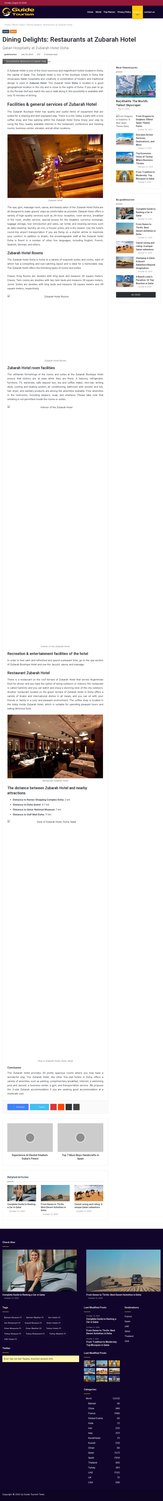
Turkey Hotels (53, 1328)
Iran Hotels (54, 1317)
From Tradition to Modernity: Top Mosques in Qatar (145, 175)
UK (89, 1477)
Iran (90, 1428)
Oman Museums (12, 1328)
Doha (75, 82)
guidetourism (10, 54)
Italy (90, 1433)
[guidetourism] (18, 12)
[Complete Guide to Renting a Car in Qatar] (21, 1193)
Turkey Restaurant (35, 1333)
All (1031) (135, 294)
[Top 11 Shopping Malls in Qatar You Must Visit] (114, 1378)
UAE (90, 1472)
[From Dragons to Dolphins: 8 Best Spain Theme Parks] (125, 121)
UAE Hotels (10, 1339)
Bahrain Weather (35, 1317)
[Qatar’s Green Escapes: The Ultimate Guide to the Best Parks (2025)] (101, 1378)
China (91, 1408)
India (90, 1423)
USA (90, 1482)
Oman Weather (34, 1328)
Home (90, 12)
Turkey (91, 1467)
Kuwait (91, 1442)
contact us (149, 12)
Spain (91, 1457)
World (98, 12)
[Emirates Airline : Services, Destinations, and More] (125, 139)
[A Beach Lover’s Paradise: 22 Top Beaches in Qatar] (125, 281)
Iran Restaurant (12, 1323)
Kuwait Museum (33, 1323)
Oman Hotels (53, 1323)
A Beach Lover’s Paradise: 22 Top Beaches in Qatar (145, 280)
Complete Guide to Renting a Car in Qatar (146, 212)
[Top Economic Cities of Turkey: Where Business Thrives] (125, 158)
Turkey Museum (12, 1333)
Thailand (92, 1462)
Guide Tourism (31, 1494)
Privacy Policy (124, 12)
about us (137, 12)
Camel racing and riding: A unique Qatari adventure (145, 246)
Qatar (22, 24)
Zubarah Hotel (38, 82)
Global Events (95, 1418)
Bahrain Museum (13, 1317)
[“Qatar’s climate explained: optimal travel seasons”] (89, 1378)
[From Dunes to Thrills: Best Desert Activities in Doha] (55, 1193)
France (91, 1413)
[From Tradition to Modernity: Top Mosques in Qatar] (125, 176)
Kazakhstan (94, 1438)
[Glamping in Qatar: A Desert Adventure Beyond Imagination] (125, 262)
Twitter (6, 1348)
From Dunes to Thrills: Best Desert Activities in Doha (53, 1207)
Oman (91, 1447)
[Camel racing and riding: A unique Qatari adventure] (88, 1193)
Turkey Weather (57, 1333)
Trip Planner (109, 12)
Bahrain (92, 1403)
